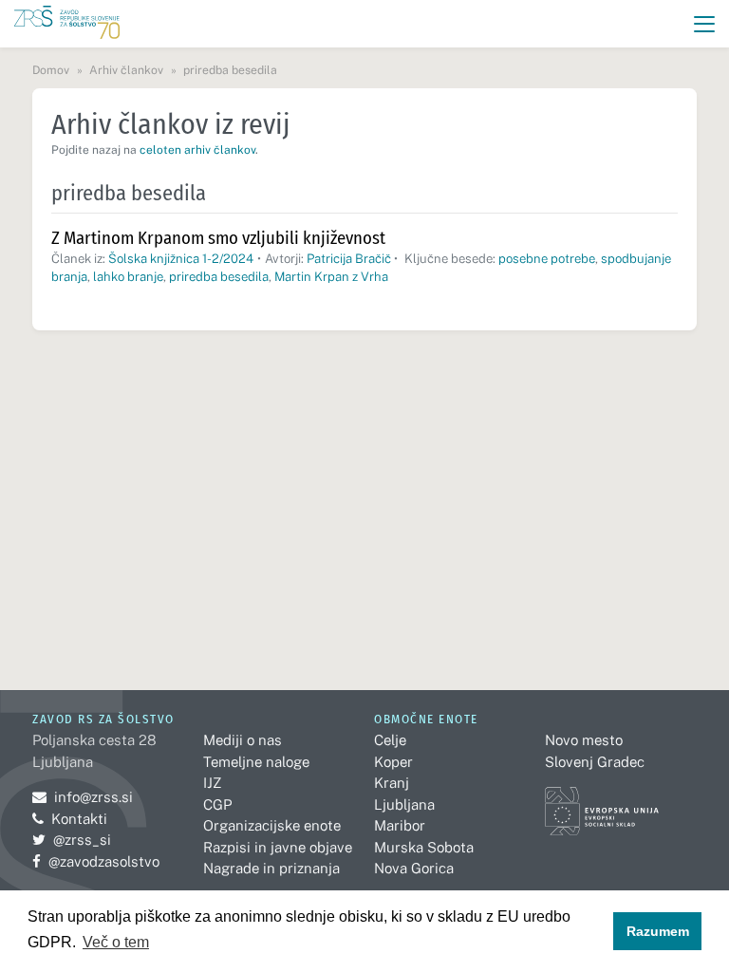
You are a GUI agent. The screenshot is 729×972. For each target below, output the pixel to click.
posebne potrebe (546, 259)
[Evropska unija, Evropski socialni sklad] (602, 802)
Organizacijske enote (272, 825)
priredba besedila (219, 277)
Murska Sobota (424, 847)
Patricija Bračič (349, 259)
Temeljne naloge (256, 762)
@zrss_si (71, 840)
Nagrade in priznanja (271, 868)
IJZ (212, 783)
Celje (390, 740)
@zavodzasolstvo (95, 861)
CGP (217, 804)
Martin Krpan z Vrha (331, 277)
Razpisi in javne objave (277, 847)
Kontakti (79, 819)
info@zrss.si (82, 797)
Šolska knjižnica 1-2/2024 (180, 259)
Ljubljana (404, 804)
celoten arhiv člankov (197, 150)
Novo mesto (584, 740)
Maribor (399, 825)
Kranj (391, 783)
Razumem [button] (657, 931)
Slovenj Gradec (595, 762)
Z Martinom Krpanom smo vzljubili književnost (218, 238)
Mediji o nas (242, 740)
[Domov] (67, 24)
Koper (393, 762)
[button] (705, 24)
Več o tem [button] (116, 942)
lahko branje (128, 277)
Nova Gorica (414, 868)
